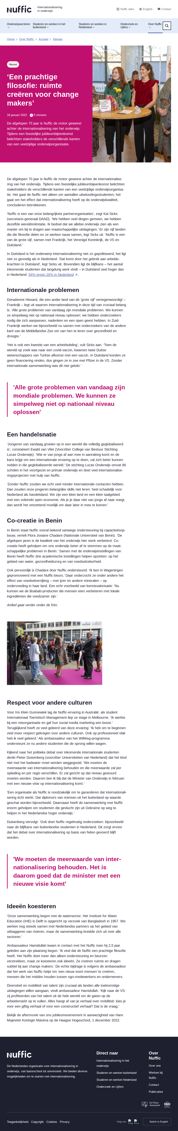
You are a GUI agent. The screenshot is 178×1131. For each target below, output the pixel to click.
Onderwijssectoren (18, 24)
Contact (154, 1084)
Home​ (11, 39)
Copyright (37, 1122)
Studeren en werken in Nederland (93, 26)
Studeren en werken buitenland (116, 1072)
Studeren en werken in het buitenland (49, 26)
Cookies (51, 1122)
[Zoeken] (167, 26)
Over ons (155, 1065)
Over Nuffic (155, 24)
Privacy (65, 1122)
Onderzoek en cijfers (129, 26)
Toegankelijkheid (17, 1122)
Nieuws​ (58, 39)
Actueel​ (43, 39)
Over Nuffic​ (26, 39)
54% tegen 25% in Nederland (51, 274)
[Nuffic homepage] (19, 9)
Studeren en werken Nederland (116, 1079)
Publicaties (156, 1091)
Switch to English (158, 1121)
